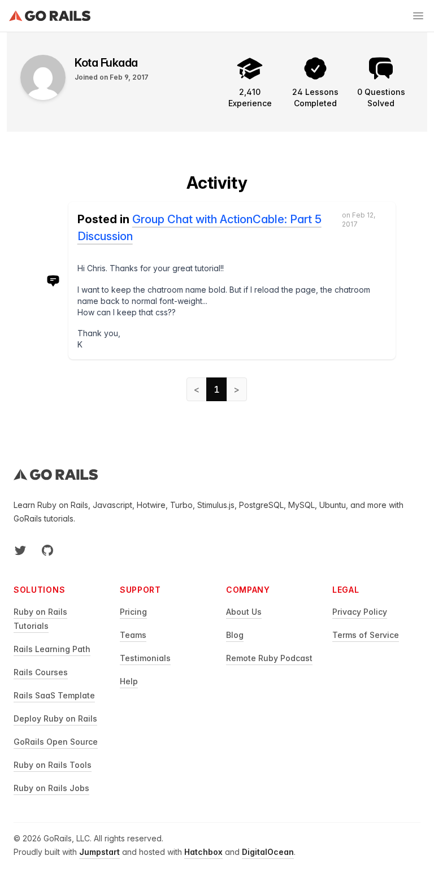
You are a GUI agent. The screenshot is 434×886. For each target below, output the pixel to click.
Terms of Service (365, 635)
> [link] (237, 389)
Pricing (133, 611)
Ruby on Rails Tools (53, 765)
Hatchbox (203, 852)
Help (129, 681)
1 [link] (217, 389)
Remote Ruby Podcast (269, 658)
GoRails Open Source (56, 741)
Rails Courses (41, 672)
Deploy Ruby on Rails (55, 718)
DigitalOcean (268, 852)
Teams (133, 635)
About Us (244, 611)
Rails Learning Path (52, 649)
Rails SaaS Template (54, 695)
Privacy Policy (359, 611)
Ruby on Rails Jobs (51, 788)
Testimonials (145, 658)
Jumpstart (99, 852)
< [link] (196, 389)
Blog (235, 635)
